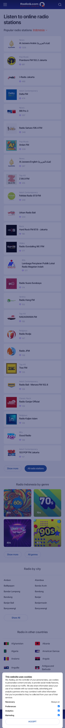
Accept (32, 721)
